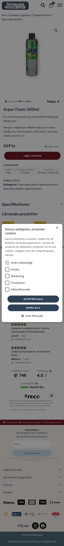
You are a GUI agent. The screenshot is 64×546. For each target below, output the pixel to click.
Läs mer (9, 254)
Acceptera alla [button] (33, 299)
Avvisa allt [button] (33, 307)
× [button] (57, 228)
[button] (32, 316)
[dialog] (32, 273)
